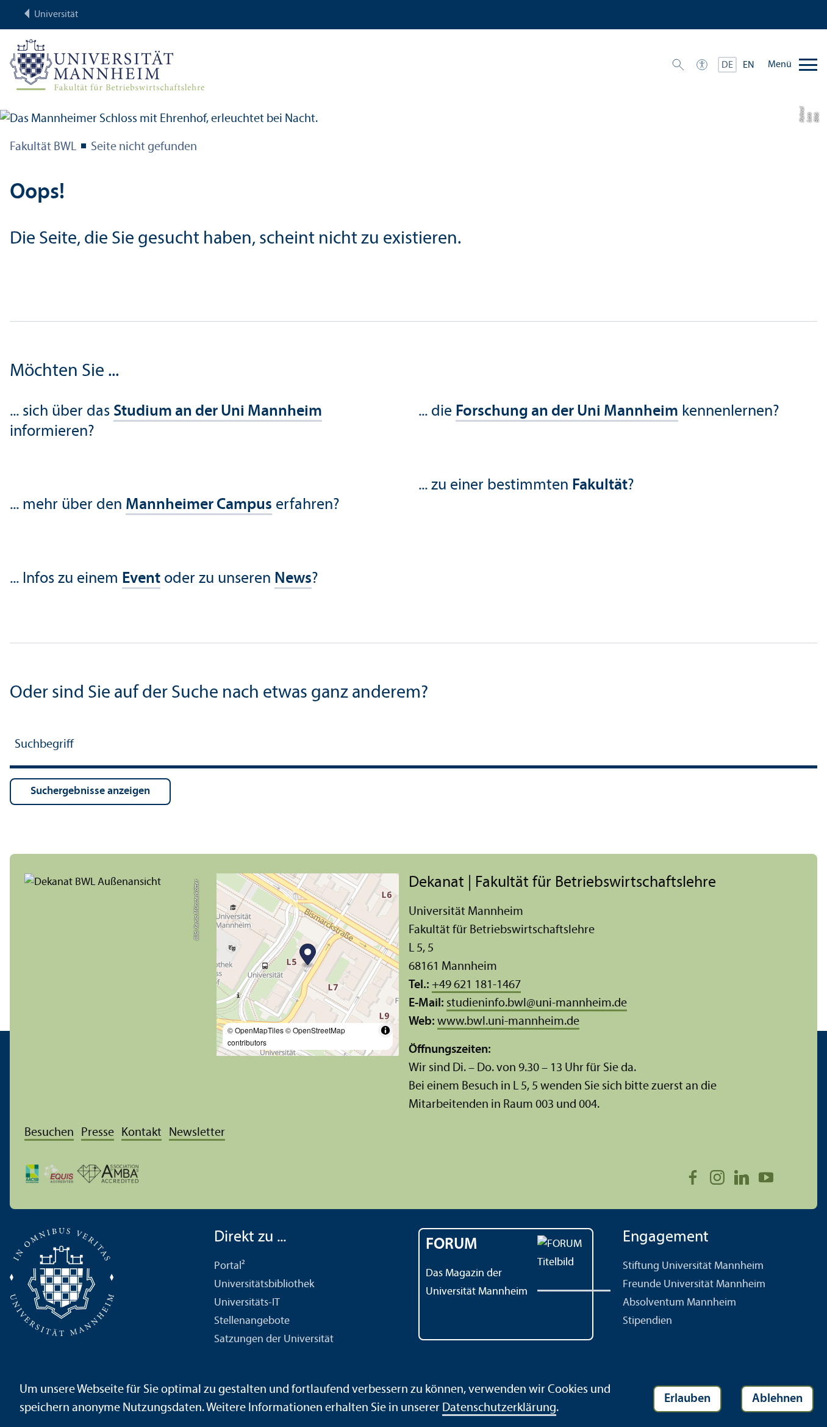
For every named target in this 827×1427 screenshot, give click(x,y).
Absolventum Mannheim (679, 1303)
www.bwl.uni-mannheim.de (508, 1022)
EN (748, 65)
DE (727, 65)
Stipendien (647, 1321)
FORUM (452, 1245)
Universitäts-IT (247, 1303)
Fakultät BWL (43, 147)
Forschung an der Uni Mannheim (567, 411)
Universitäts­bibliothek (264, 1284)
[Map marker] (307, 956)
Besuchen (49, 1133)
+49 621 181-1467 (476, 985)
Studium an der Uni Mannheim (217, 411)
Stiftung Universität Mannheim (693, 1266)
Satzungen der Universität (274, 1339)
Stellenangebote (252, 1321)
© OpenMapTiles (255, 1030)
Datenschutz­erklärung (499, 1408)
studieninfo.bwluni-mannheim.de (536, 1003)
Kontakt (141, 1133)
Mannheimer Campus (199, 505)
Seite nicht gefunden (144, 147)
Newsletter (197, 1133)
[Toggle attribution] (385, 1030)
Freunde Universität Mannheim (694, 1284)
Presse (97, 1133)
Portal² (229, 1266)
